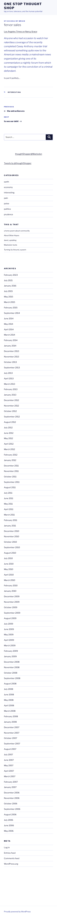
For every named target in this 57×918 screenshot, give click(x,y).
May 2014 (8, 324)
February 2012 (10, 455)
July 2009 (8, 624)
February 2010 (10, 585)
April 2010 (9, 575)
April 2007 (9, 771)
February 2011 (10, 520)
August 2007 (10, 749)
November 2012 (11, 406)
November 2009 (11, 602)
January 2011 (10, 526)
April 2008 (9, 705)
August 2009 (10, 618)
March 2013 (9, 384)
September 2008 (12, 678)
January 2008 (10, 722)
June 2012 (8, 433)
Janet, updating (10, 240)
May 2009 (9, 634)
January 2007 (10, 787)
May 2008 (9, 700)
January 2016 (10, 286)
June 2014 (9, 318)
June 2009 (9, 629)
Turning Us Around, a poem (15, 250)
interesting (14, 92)
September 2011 (11, 482)
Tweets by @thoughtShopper (17, 163)
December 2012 (11, 400)
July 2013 (8, 373)
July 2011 (8, 493)
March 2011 (9, 515)
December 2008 (11, 662)
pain (6, 198)
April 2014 (9, 329)
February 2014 (10, 340)
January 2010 (10, 591)
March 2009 (10, 645)
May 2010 (8, 569)
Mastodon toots (10, 245)
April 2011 (8, 509)
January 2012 (10, 460)
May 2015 (8, 297)
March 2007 (9, 776)
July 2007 (8, 754)
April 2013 (9, 378)
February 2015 (10, 307)
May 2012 (8, 438)
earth (6, 182)
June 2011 (8, 498)
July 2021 (8, 280)
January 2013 (10, 395)
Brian (22, 21)
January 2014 (10, 346)
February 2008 (11, 716)
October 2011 (10, 476)
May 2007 (8, 765)
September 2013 (12, 367)
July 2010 (8, 558)
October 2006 (10, 803)
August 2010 (10, 553)
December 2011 (11, 466)
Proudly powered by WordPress (17, 911)
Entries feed (10, 853)
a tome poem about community (17, 231)
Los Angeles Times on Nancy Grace (20, 31)
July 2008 (8, 689)
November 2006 (11, 798)
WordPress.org (11, 864)
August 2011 (10, 487)
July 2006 (8, 820)
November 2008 (11, 667)
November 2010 (11, 536)
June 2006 (9, 825)
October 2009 (10, 607)
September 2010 (12, 547)
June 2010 (9, 564)
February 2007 (11, 782)
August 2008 (10, 683)
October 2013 (10, 362)
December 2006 (11, 793)
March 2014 (9, 335)
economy (8, 187)
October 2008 (10, 673)
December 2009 (11, 596)
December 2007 (11, 727)
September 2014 (12, 313)
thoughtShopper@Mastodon (28, 154)
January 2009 (10, 656)
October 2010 (10, 542)
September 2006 (12, 809)
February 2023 (11, 275)
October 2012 (10, 411)
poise (6, 203)
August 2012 (10, 422)
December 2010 (11, 531)
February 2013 (10, 389)
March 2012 (9, 449)
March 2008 (10, 711)
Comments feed (11, 858)
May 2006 (9, 831)
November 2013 (11, 356)
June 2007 (9, 760)
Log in (7, 847)
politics (7, 209)
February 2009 (11, 651)
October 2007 (10, 738)
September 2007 (12, 743)
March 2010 (9, 580)
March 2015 (9, 302)
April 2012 (9, 444)
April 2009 (9, 640)
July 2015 (8, 291)
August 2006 (10, 814)
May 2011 (8, 504)
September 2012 (12, 416)
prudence (8, 214)
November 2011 (11, 471)
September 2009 (12, 613)
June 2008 (9, 694)
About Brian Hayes (11, 235)
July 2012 (8, 427)
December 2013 (11, 351)
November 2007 (11, 733)
